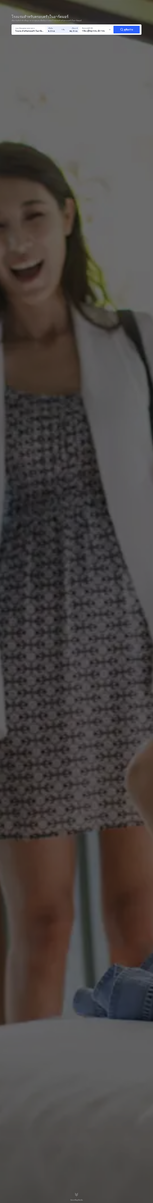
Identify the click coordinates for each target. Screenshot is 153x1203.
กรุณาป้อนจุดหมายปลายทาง (25, 28)
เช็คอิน (50, 28)
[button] (135, 4)
